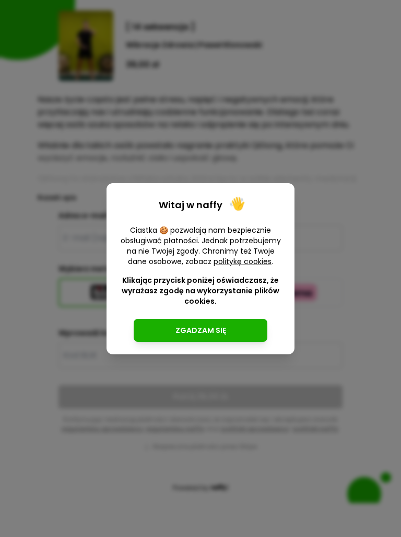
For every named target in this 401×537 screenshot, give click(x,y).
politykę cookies (243, 261)
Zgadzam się (200, 330)
